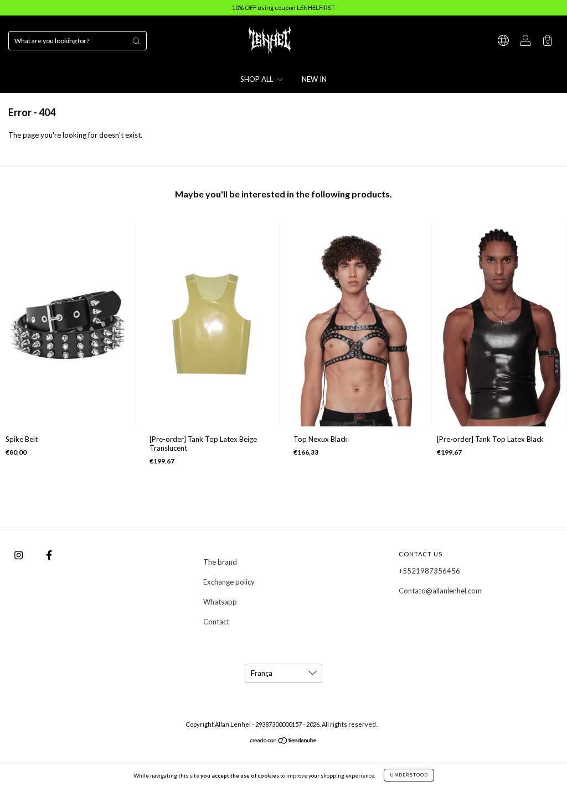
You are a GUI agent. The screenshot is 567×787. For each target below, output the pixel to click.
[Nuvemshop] (283, 741)
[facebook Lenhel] (49, 554)
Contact (216, 621)
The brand (220, 561)
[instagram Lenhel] (19, 554)
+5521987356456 (429, 570)
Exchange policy (229, 581)
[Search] (136, 41)
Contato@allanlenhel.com (440, 590)
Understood (409, 775)
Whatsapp (220, 601)
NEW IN (314, 79)
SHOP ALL (257, 79)
